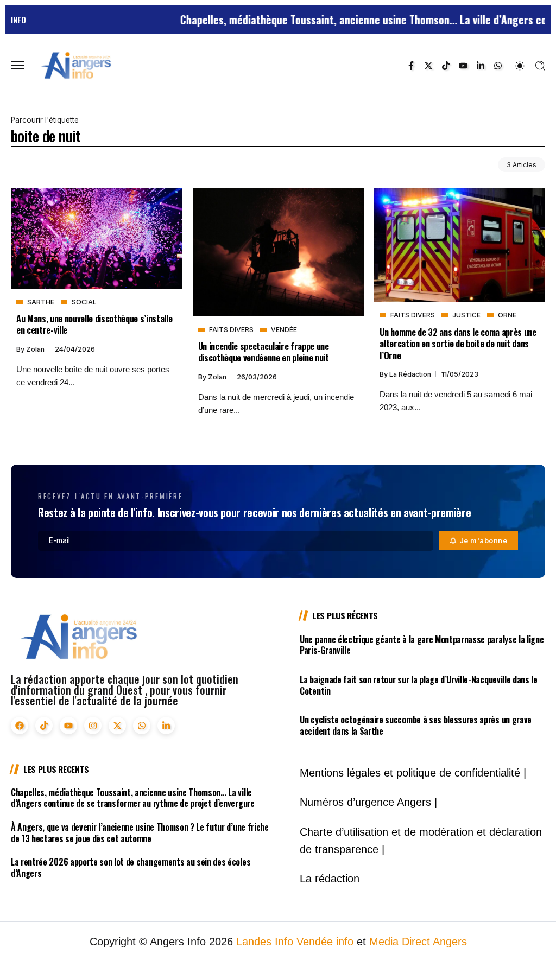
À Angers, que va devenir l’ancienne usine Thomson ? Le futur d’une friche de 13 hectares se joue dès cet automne (140, 833)
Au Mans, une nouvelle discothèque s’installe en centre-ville (94, 323)
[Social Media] (411, 66)
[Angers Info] (76, 65)
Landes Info (264, 941)
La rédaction (411, 374)
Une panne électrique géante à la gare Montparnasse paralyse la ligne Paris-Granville (422, 645)
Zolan (36, 349)
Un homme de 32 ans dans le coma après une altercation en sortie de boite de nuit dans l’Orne (458, 343)
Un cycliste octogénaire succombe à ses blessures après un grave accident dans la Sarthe (416, 725)
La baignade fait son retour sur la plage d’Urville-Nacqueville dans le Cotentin (419, 685)
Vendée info (324, 941)
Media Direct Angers (418, 941)
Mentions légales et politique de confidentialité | (413, 773)
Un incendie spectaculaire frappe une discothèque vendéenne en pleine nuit (263, 351)
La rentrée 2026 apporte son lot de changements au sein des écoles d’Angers (130, 867)
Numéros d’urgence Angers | (368, 802)
